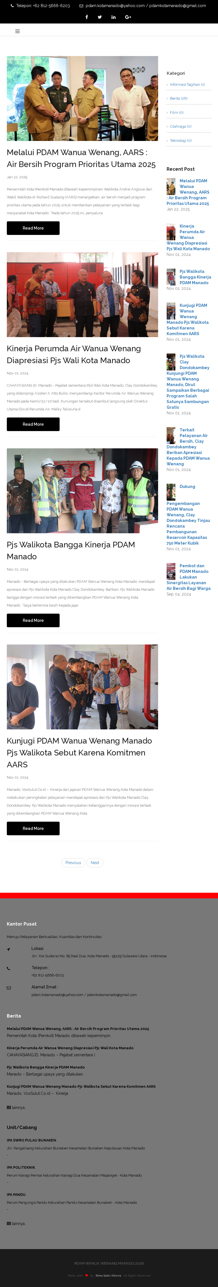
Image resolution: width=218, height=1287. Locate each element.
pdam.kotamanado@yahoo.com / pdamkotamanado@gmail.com (145, 5)
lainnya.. (18, 1107)
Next (95, 862)
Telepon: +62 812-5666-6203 (42, 5)
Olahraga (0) (180, 126)
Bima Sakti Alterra (108, 1275)
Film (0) (176, 112)
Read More (33, 228)
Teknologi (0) (180, 140)
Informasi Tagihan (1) (187, 84)
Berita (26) (178, 98)
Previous (73, 862)
